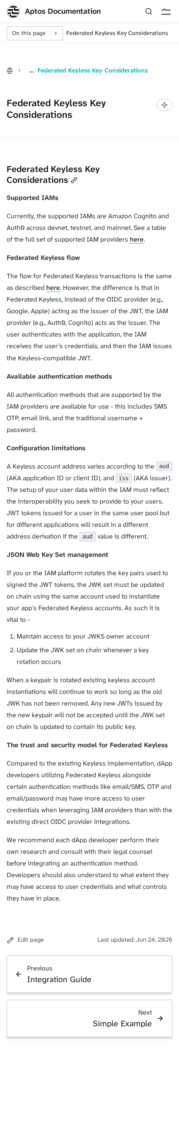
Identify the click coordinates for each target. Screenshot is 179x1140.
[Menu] (165, 11)
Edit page (30, 939)
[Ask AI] (164, 105)
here (137, 239)
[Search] (149, 11)
